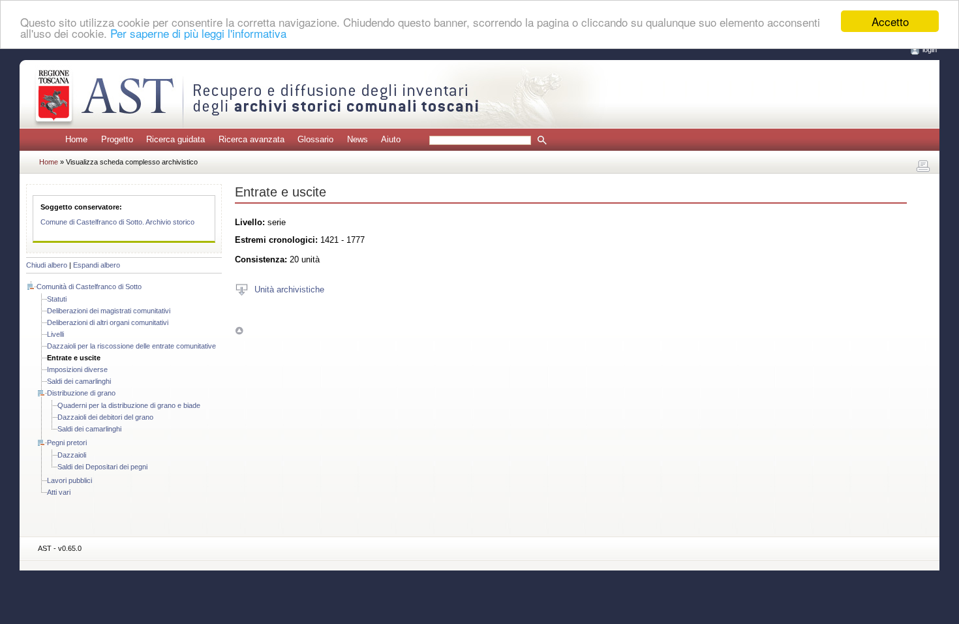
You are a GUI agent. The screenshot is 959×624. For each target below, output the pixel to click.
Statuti (57, 299)
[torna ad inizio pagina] (239, 330)
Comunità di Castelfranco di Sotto (89, 286)
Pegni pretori (67, 442)
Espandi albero (96, 265)
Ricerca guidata (175, 139)
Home (76, 139)
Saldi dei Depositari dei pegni (102, 467)
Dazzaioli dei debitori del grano (105, 417)
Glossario (315, 139)
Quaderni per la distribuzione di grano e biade (128, 405)
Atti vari (58, 492)
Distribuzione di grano (81, 393)
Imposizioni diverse (77, 369)
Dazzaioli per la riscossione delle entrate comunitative (131, 346)
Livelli (55, 334)
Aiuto (391, 139)
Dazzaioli (71, 455)
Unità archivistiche (289, 289)
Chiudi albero (46, 265)
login (929, 50)
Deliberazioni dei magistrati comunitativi (108, 311)
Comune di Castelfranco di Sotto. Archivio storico (117, 222)
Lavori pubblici (69, 480)
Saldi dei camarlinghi (79, 381)
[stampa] (923, 166)
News (357, 139)
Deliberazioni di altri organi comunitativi (107, 322)
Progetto (117, 139)
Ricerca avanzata (251, 139)
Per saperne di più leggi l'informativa (198, 33)
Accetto (890, 21)
